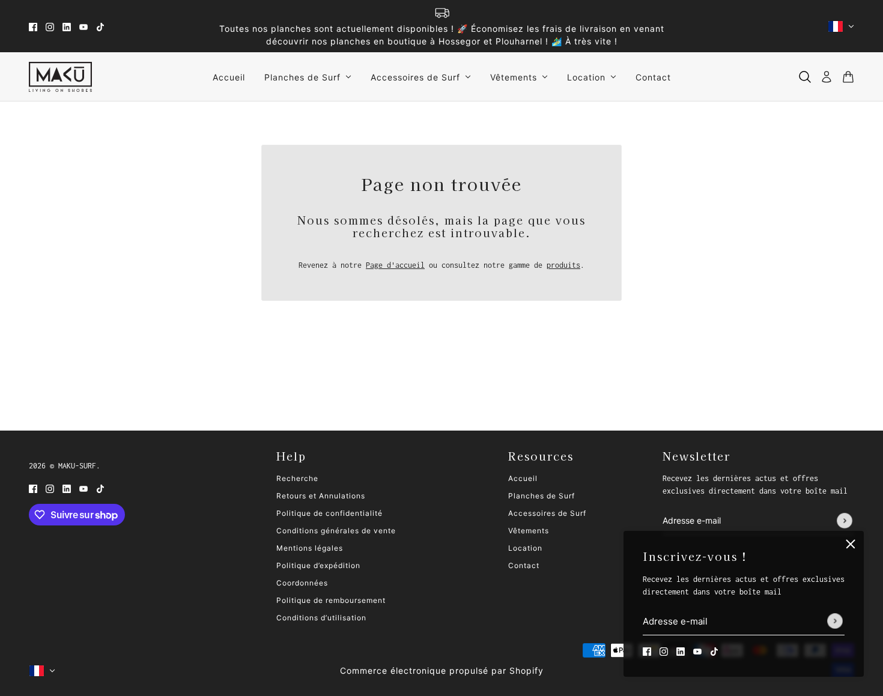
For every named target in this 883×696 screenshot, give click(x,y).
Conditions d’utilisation (321, 617)
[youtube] (83, 26)
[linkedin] (67, 26)
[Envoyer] (835, 621)
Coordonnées (302, 582)
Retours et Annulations (320, 495)
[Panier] (848, 77)
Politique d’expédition (318, 565)
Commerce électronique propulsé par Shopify (442, 670)
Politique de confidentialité (329, 513)
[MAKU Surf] (60, 77)
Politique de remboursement (331, 600)
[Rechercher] (805, 77)
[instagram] (50, 26)
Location (525, 547)
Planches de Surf (541, 495)
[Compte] (827, 77)
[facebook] (33, 26)
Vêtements (528, 530)
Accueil (523, 478)
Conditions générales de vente (336, 530)
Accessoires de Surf (547, 513)
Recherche (297, 478)
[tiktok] (100, 26)
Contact (523, 565)
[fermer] (851, 544)
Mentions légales (309, 547)
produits (563, 265)
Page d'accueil (395, 265)
